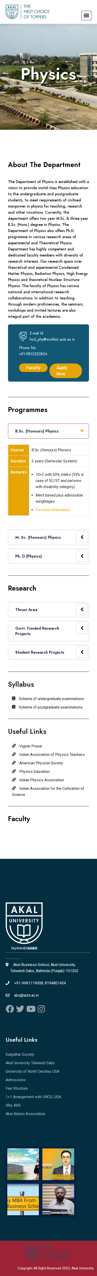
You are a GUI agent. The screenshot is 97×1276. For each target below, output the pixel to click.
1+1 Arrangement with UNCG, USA (33, 1097)
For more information (53, 510)
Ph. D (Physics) (28, 556)
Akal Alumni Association (25, 1114)
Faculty (19, 819)
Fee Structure (17, 1088)
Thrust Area (26, 609)
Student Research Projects (39, 652)
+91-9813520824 (33, 354)
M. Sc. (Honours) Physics (38, 537)
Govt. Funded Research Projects (37, 630)
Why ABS (13, 1105)
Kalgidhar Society (20, 1054)
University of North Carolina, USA (32, 1071)
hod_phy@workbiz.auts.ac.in (52, 339)
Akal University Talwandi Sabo (30, 1063)
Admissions (15, 1080)
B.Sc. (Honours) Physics (37, 431)
